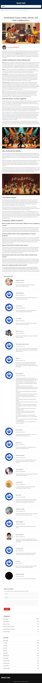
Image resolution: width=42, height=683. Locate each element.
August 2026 (21, 640)
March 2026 (21, 653)
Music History (21, 619)
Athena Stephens (14, 47)
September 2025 (21, 668)
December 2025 (21, 660)
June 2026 (21, 645)
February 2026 (21, 655)
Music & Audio (21, 621)
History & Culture (21, 624)
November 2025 (21, 663)
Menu (3, 6)
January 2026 (21, 658)
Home (2, 10)
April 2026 (21, 650)
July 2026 (21, 643)
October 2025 (21, 665)
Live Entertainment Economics (21, 629)
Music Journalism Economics (21, 626)
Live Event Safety (21, 631)
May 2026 (21, 648)
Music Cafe (21, 3)
